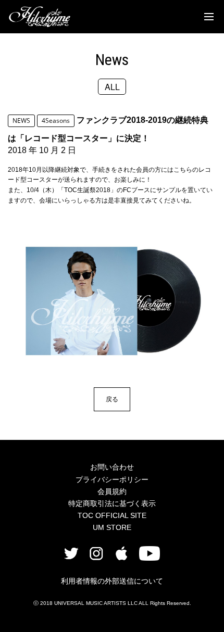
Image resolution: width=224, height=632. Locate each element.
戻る (112, 399)
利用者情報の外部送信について (112, 581)
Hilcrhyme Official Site (39, 16)
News (112, 59)
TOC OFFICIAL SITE (112, 515)
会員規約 (112, 491)
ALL (112, 87)
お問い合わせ (112, 467)
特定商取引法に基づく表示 (112, 503)
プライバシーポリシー (112, 479)
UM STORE (112, 527)
